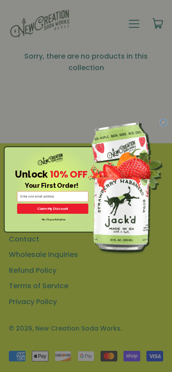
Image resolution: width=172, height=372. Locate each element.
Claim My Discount (52, 209)
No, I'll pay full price (54, 219)
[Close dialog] (163, 122)
